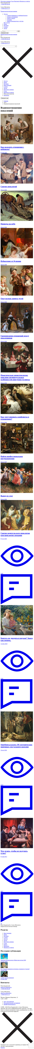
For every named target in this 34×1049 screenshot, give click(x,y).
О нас (12, 1)
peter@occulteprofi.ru (6, 987)
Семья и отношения (12, 17)
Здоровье (9, 19)
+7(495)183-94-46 (5, 4)
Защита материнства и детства (15, 21)
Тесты (5, 28)
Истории (6, 25)
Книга (5, 944)
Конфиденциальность (9, 1004)
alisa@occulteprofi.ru (6, 993)
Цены (5, 24)
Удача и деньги (11, 18)
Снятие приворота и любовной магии (17, 15)
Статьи (6, 27)
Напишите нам (4, 33)
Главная (6, 101)
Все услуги (7, 22)
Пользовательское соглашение (12, 1003)
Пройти (3, 1047)
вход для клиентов (9, 1001)
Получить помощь (6, 1)
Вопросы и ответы (25, 1)
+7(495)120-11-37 (5, 8)
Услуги (6, 14)
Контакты (17, 1)
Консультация (7, 85)
